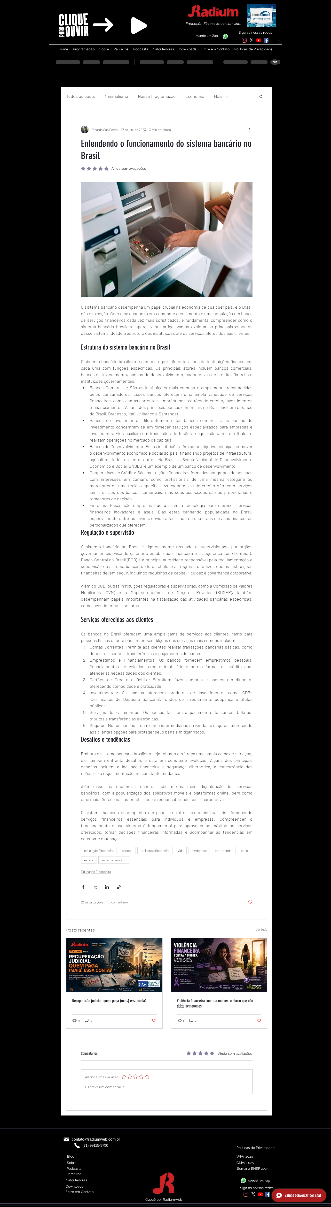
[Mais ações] (249, 129)
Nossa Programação (157, 96)
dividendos (199, 850)
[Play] (139, 25)
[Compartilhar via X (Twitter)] (95, 887)
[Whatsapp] (225, 36)
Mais (218, 96)
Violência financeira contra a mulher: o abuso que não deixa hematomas (215, 1003)
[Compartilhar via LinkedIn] (107, 887)
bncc (244, 850)
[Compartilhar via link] (119, 887)
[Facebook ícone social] (266, 40)
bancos (127, 850)
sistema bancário (114, 860)
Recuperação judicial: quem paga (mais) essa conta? (109, 1000)
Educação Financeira (96, 872)
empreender (224, 850)
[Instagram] (244, 40)
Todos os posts (80, 96)
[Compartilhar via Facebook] (83, 887)
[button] (261, 96)
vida (180, 850)
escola (88, 860)
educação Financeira (99, 850)
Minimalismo (116, 96)
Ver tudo (261, 929)
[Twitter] (251, 40)
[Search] (279, 42)
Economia (194, 96)
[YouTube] (258, 40)
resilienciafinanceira (155, 850)
